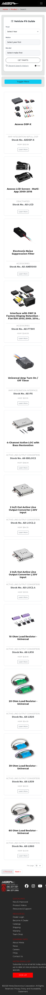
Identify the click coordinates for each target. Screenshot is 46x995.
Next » (18, 872)
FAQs (15, 953)
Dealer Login (18, 917)
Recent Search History (18, 66)
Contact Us (18, 956)
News (15, 946)
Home (5, 9)
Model (8, 48)
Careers (16, 949)
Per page (30, 865)
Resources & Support (22, 909)
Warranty (16, 931)
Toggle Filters (23, 82)
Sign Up (23, 975)
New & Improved (20, 902)
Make (8, 37)
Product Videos (19, 905)
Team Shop (18, 934)
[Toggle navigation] (41, 3)
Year (8, 27)
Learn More (23, 149)
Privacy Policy (20, 989)
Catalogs (16, 924)
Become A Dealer (20, 920)
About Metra (18, 942)
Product (14, 9)
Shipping (16, 927)
